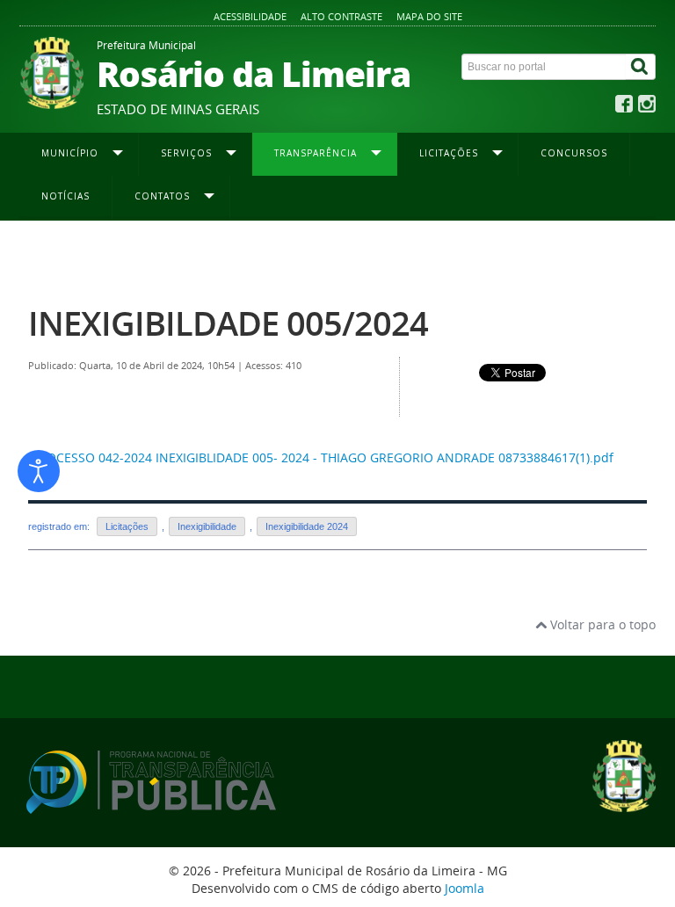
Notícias (65, 196)
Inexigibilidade (207, 526)
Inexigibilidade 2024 (390, 256)
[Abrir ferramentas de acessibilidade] (39, 471)
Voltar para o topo (601, 624)
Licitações (127, 526)
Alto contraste (341, 16)
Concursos (574, 153)
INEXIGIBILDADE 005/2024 (228, 323)
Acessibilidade (250, 16)
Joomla (464, 888)
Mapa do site (429, 16)
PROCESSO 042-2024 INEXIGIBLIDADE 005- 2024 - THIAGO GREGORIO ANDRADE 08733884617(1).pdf (322, 457)
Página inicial (60, 256)
